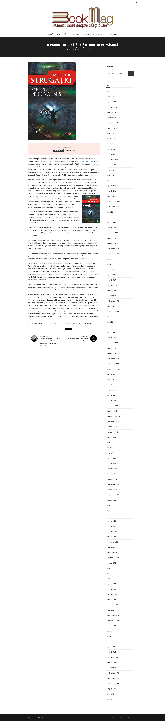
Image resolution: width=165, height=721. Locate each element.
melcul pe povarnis (70, 323)
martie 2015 (111, 401)
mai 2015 (110, 390)
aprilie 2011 (111, 647)
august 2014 (111, 437)
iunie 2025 (111, 91)
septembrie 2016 (113, 311)
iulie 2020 (110, 175)
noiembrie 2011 (112, 610)
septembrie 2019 (113, 201)
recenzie (87, 323)
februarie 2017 (112, 285)
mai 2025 (110, 97)
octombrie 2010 (113, 678)
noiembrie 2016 (113, 301)
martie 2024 (112, 154)
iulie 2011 (110, 631)
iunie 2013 (110, 511)
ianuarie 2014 (112, 474)
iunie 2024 (111, 139)
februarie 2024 (113, 160)
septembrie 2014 (113, 432)
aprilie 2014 (111, 458)
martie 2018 (111, 228)
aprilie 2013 (111, 521)
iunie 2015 (111, 385)
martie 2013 (111, 526)
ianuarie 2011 (112, 662)
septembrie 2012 (113, 558)
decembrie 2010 (113, 668)
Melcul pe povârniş (82, 161)
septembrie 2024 (114, 123)
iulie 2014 (110, 442)
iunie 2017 (111, 264)
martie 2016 (111, 338)
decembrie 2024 (113, 118)
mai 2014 (110, 453)
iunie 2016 (111, 322)
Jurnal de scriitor (99, 34)
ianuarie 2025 (112, 112)
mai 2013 (110, 516)
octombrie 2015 (113, 364)
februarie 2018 (112, 233)
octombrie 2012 (113, 552)
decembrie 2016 (113, 296)
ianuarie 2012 (112, 600)
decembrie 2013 (113, 479)
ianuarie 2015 (112, 411)
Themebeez (132, 718)
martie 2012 (111, 589)
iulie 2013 (110, 505)
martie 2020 (112, 191)
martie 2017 (111, 280)
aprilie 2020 (111, 186)
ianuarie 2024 (112, 165)
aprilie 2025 (111, 102)
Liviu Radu (71, 150)
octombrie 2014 (113, 427)
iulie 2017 (110, 259)
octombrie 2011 (113, 615)
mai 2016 (110, 327)
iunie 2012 (110, 573)
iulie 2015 (110, 380)
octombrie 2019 (113, 196)
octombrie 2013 (113, 490)
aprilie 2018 (111, 222)
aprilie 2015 (111, 395)
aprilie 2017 (111, 275)
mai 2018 (110, 217)
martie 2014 (111, 463)
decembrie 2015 (113, 353)
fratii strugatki (37, 323)
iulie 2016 (110, 317)
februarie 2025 (113, 107)
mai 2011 (110, 642)
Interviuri (75, 34)
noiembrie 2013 (113, 484)
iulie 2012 (110, 568)
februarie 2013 (112, 531)
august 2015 (111, 374)
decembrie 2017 (113, 243)
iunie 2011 (110, 636)
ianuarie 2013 (112, 537)
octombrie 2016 (113, 306)
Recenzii (86, 34)
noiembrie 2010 (113, 673)
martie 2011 (111, 652)
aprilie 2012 (111, 584)
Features (113, 34)
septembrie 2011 (113, 621)
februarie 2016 (112, 343)
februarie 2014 (112, 469)
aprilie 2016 (111, 332)
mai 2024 (110, 144)
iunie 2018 (111, 212)
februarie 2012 (112, 594)
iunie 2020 (111, 180)
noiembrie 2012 (113, 547)
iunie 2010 (111, 699)
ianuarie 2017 (112, 290)
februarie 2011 (112, 657)
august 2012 (111, 563)
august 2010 (111, 689)
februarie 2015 (112, 406)
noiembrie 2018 (113, 207)
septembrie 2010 (113, 683)
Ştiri (58, 34)
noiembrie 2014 (113, 421)
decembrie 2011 (113, 605)
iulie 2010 (110, 694)
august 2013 (111, 500)
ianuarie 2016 (112, 348)
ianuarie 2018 (112, 238)
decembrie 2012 (113, 542)
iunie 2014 (111, 448)
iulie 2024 (110, 133)
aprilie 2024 (111, 149)
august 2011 (111, 626)
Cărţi (66, 34)
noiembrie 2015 (113, 359)
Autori (59, 147)
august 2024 (112, 128)
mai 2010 (110, 704)
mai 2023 (110, 170)
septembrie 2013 (113, 495)
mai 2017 (110, 270)
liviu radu (53, 323)
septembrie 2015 (113, 369)
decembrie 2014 (113, 416)
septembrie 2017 (113, 254)
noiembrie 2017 (113, 249)
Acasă (50, 34)
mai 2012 (110, 579)
